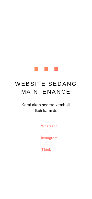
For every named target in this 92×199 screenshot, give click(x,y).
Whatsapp (46, 126)
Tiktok (46, 150)
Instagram (46, 138)
